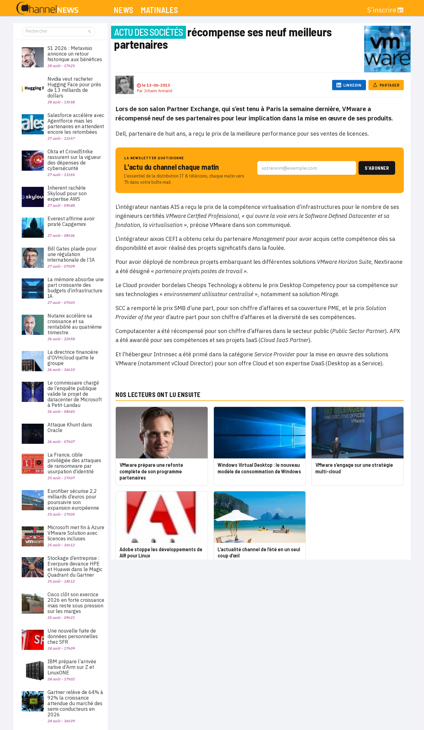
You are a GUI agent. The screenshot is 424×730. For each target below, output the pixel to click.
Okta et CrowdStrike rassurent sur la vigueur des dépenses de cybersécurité (74, 159)
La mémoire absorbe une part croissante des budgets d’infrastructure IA (75, 287)
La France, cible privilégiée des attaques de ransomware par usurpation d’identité (74, 463)
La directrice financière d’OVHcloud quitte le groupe (72, 357)
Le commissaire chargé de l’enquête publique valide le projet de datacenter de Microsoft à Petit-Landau (74, 394)
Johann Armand (158, 90)
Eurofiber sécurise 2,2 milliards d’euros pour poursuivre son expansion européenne (73, 499)
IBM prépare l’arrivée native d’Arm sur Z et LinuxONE (71, 667)
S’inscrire (381, 10)
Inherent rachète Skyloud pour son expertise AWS (67, 193)
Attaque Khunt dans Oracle (69, 427)
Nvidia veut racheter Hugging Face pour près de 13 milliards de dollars (74, 87)
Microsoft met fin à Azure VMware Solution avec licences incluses (75, 533)
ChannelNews (47, 8)
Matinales (159, 10)
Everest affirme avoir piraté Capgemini (71, 221)
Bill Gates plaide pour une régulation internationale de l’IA (72, 254)
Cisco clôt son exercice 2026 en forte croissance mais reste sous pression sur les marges (75, 602)
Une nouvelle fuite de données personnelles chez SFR (72, 636)
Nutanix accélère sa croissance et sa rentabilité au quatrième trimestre (74, 324)
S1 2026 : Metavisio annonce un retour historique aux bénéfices (74, 53)
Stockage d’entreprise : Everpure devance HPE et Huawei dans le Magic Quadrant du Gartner (74, 566)
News (123, 10)
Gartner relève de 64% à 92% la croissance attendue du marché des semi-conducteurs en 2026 (75, 703)
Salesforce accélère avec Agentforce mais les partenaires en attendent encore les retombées (75, 123)
